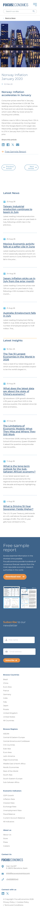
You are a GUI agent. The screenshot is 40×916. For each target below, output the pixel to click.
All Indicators (8, 822)
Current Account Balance (14, 818)
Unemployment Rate (12, 810)
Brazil (5, 679)
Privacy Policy (9, 902)
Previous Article (10, 167)
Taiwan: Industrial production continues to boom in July (17, 209)
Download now (13, 576)
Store (5, 838)
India (5, 698)
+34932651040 (12, 879)
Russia (6, 709)
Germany (7, 694)
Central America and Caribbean (16, 741)
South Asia (7, 775)
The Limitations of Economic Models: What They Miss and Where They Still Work (19, 430)
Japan (5, 706)
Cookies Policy (23, 902)
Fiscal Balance (9, 814)
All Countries (8, 721)
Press (5, 842)
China (5, 683)
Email (6, 646)
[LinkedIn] (3, 893)
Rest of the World (10, 771)
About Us (7, 835)
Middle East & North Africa (14, 764)
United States (9, 717)
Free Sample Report (15, 151)
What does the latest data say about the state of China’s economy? (18, 391)
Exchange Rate (9, 807)
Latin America (9, 756)
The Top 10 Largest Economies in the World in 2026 (19, 357)
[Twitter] (7, 893)
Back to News (10, 18)
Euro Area (7, 687)
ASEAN (6, 734)
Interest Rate (9, 803)
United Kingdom (10, 713)
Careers (6, 846)
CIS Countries (9, 745)
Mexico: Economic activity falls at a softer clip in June (19, 245)
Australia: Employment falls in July (19, 314)
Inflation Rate (9, 799)
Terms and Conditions (13, 905)
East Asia (7, 749)
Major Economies (10, 760)
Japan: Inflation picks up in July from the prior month (19, 280)
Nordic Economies (11, 767)
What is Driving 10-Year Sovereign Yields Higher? (18, 508)
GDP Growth (8, 795)
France (6, 691)
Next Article (31, 167)
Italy (5, 702)
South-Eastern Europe (12, 779)
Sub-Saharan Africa (11, 782)
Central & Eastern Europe (14, 737)
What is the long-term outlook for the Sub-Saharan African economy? (19, 469)
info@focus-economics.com (18, 873)
